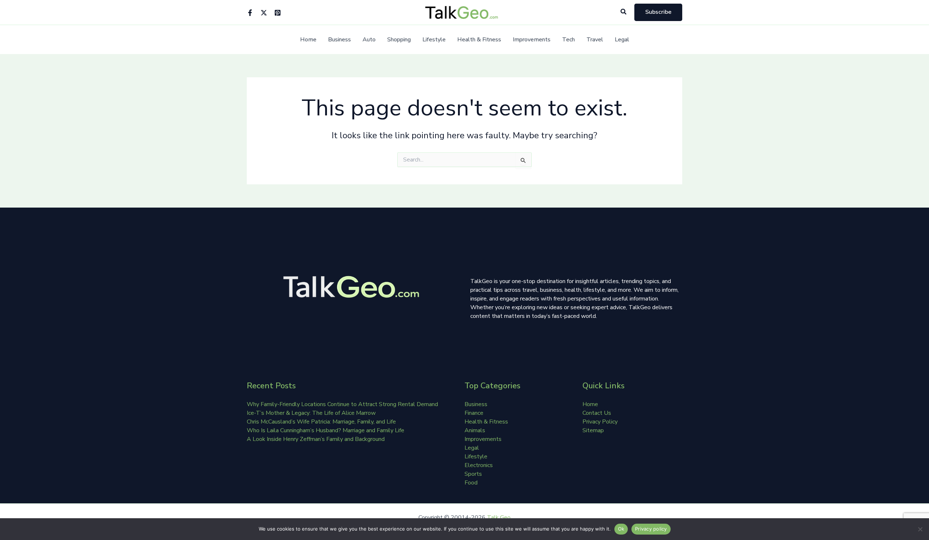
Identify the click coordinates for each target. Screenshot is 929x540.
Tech (568, 39)
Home (308, 39)
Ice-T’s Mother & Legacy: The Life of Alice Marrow (311, 413)
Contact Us (596, 413)
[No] (920, 529)
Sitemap (593, 430)
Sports (473, 474)
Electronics (478, 465)
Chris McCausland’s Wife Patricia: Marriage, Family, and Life (321, 422)
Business (339, 39)
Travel (594, 39)
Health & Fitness (479, 39)
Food (471, 483)
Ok (621, 529)
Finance (473, 413)
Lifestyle (434, 39)
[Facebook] (250, 12)
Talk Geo (499, 517)
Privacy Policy (600, 422)
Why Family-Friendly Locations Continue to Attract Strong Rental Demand (342, 404)
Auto (369, 39)
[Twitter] (264, 12)
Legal (622, 39)
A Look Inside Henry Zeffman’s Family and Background (316, 439)
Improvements (532, 39)
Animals (474, 430)
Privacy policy (651, 529)
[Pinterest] (277, 12)
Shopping (399, 39)
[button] (624, 12)
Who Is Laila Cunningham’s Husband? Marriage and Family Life (325, 430)
